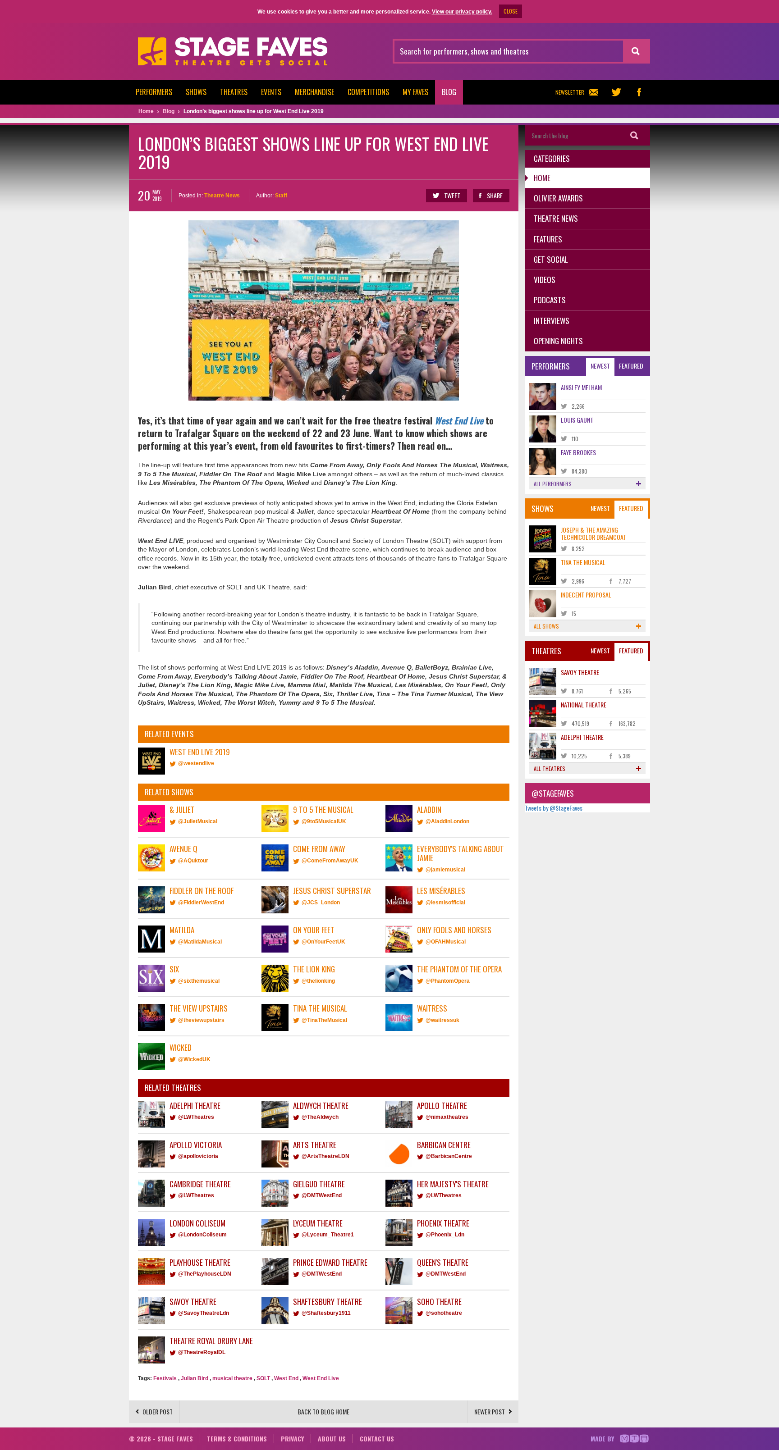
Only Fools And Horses (454, 929)
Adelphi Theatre (195, 1105)
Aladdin (429, 809)
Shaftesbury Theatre (327, 1301)
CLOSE (511, 11)
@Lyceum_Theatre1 (328, 1234)
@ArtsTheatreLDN (325, 1156)
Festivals (165, 1378)
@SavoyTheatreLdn (203, 1313)
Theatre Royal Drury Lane (211, 1340)
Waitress (432, 1008)
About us (332, 1438)
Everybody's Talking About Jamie (460, 853)
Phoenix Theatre (443, 1223)
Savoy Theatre (193, 1301)
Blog (449, 92)
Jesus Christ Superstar (332, 890)
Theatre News (222, 195)
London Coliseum (197, 1223)
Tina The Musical (320, 1008)
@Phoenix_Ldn (445, 1234)
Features (548, 239)
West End (286, 1378)
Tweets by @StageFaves (553, 807)
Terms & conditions (237, 1438)
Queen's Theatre (442, 1262)
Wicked (181, 1047)
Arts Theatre (314, 1144)
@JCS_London (321, 902)
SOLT (263, 1378)
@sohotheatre (444, 1313)
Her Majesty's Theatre (453, 1184)
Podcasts (550, 300)
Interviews (551, 320)
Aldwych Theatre (320, 1105)
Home (542, 177)
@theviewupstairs (201, 1020)
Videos (544, 279)
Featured (631, 365)
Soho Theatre (439, 1301)
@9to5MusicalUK (324, 821)
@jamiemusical (445, 869)
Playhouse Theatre (200, 1262)
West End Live (459, 420)
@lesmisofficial (445, 902)
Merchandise (314, 92)
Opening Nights (558, 341)
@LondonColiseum (202, 1234)
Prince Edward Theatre (330, 1262)
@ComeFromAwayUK (330, 860)
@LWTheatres (196, 1117)
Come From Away (319, 848)
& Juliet (182, 809)
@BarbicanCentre (449, 1156)
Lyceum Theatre (318, 1223)
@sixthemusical (199, 981)
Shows (196, 92)
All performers (553, 484)
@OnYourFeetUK (323, 942)
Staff (281, 195)
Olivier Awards (558, 198)
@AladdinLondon (447, 821)
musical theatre (232, 1378)
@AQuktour (193, 860)
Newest (600, 365)
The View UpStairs (199, 1008)
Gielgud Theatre (319, 1184)
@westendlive (196, 763)
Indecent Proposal (586, 594)
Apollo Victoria (196, 1144)
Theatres (233, 92)
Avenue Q (183, 848)
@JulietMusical (197, 821)
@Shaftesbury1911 (326, 1313)
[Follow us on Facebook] (639, 92)
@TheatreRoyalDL (201, 1352)
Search (634, 135)
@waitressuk (442, 1020)
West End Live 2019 (200, 751)
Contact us (377, 1438)
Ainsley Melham (581, 387)
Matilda (182, 929)
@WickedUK (194, 1059)
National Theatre (583, 704)
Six (174, 969)
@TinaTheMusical (324, 1020)
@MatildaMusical (200, 942)
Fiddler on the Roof (202, 890)
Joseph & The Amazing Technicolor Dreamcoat (593, 533)
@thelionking (318, 981)
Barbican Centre (444, 1144)
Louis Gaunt (577, 419)
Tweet (452, 195)
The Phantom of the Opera (459, 969)
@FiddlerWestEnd (201, 902)
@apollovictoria (198, 1156)
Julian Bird (194, 1378)
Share (495, 195)
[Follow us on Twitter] (616, 92)
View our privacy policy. (462, 12)
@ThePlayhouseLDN (204, 1274)
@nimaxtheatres (447, 1117)
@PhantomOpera (448, 981)
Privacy (292, 1438)
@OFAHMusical (446, 942)
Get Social (551, 259)
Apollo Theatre (442, 1105)
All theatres (549, 768)
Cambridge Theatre (200, 1184)
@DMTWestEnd (322, 1195)
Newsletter (569, 92)
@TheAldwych (320, 1117)
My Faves (415, 92)
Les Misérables (441, 890)
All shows (546, 626)
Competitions (368, 92)
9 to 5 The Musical (323, 809)
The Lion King (314, 969)
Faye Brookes (578, 452)
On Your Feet (314, 929)
